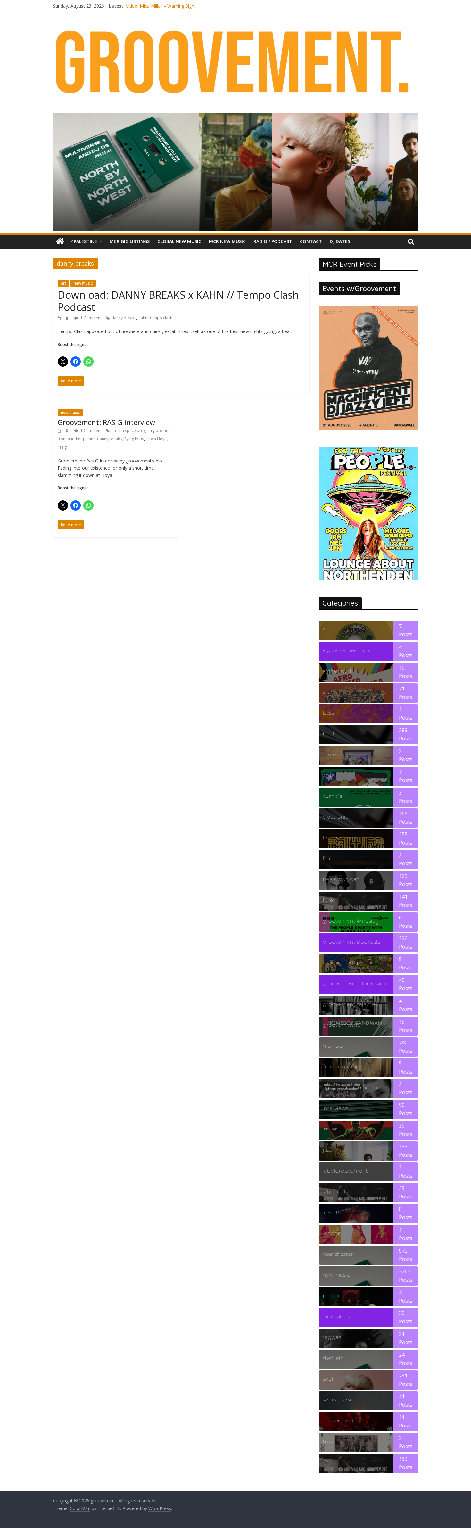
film (327, 858)
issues (330, 1129)
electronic (335, 817)
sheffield (333, 1358)
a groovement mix (346, 650)
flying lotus (134, 439)
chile (329, 775)
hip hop (333, 1046)
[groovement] (60, 241)
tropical (333, 1441)
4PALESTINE (84, 241)
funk (328, 900)
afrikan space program (132, 430)
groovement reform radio (356, 983)
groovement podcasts (351, 942)
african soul (337, 671)
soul (328, 1379)
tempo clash (161, 318)
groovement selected (351, 1004)
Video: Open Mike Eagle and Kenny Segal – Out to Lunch (184, 5)
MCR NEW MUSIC (227, 241)
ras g (62, 447)
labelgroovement (345, 1171)
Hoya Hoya (156, 439)
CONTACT (311, 241)
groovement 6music (349, 921)
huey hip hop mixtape (351, 1087)
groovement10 (342, 1025)
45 (325, 629)
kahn (143, 318)
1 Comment (90, 318)
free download (341, 879)
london (332, 1233)
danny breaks (124, 318)
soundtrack (337, 1400)
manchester (338, 1254)
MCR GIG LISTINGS (130, 241)
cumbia (333, 796)
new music (83, 283)
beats (330, 734)
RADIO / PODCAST (272, 241)
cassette (333, 754)
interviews (335, 1108)
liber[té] (333, 1212)
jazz (327, 1150)
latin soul (334, 1192)
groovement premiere (352, 963)
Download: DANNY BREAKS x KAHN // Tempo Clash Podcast (178, 301)
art (63, 283)
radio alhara (337, 1316)
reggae (332, 1337)
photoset (335, 1296)
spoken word (339, 1421)
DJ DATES (340, 241)
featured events (343, 838)
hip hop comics (342, 1067)
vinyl (328, 1462)
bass (328, 713)
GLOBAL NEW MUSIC (179, 241)
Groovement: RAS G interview (106, 422)
